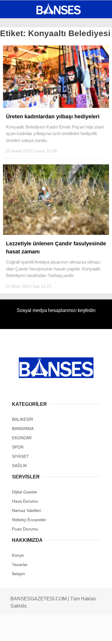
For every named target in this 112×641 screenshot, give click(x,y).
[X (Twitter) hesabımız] (36, 631)
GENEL (15, 49)
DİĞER (15, 122)
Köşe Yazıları (24, 110)
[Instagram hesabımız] (54, 631)
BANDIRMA (19, 61)
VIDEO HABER (22, 97)
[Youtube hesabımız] (71, 631)
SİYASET (17, 73)
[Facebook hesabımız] (19, 631)
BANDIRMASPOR (25, 85)
